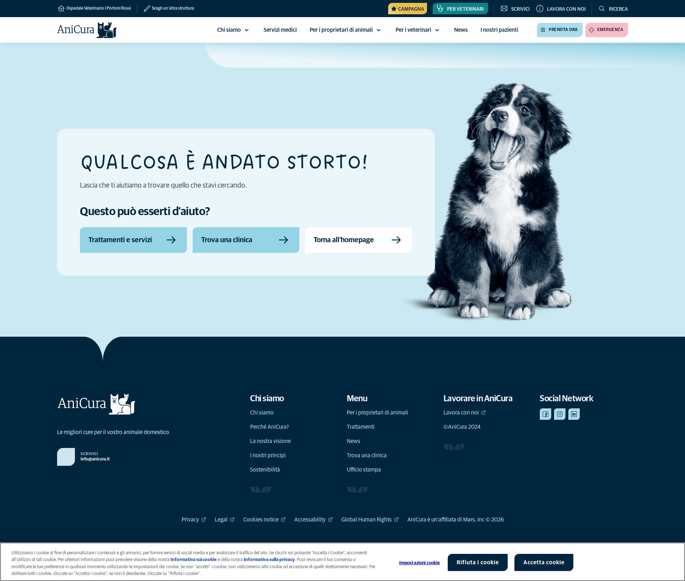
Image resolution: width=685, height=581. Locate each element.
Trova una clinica (367, 455)
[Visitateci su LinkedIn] (574, 414)
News (353, 441)
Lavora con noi (461, 413)
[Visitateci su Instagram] (559, 414)
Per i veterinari (413, 30)
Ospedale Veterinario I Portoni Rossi (98, 8)
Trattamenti (361, 427)
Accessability (310, 520)
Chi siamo (229, 30)
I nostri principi (268, 455)
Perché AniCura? (269, 427)
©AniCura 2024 (462, 427)
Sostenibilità (265, 470)
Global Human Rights (366, 520)
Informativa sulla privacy (269, 559)
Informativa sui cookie (194, 559)
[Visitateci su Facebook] (545, 414)
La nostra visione (270, 441)
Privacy (190, 520)
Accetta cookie (543, 562)
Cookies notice (261, 520)
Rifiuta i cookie (478, 562)
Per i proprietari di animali (341, 30)
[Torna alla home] (87, 30)
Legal (221, 520)
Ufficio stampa (364, 470)
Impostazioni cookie (419, 563)
